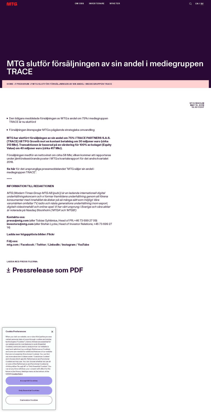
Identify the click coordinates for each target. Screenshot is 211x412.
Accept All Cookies (28, 381)
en (196, 4)
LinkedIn (54, 244)
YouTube (83, 244)
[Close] (52, 332)
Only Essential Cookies (29, 390)
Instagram (69, 244)
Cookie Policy (17, 374)
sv (202, 4)
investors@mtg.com (20, 224)
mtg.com (13, 244)
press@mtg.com (18, 220)
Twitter (41, 244)
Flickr (51, 234)
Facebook (27, 244)
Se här (11, 169)
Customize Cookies (29, 400)
